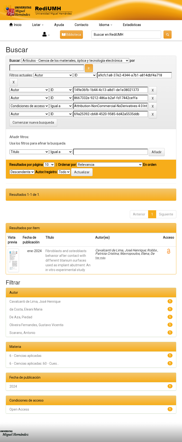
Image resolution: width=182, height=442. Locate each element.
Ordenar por (67, 164)
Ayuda (59, 25)
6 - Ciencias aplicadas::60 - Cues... (34, 363)
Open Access (19, 409)
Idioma (104, 25)
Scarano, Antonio (22, 333)
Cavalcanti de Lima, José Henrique (35, 301)
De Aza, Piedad (20, 317)
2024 (13, 386)
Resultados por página (26, 164)
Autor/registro (46, 172)
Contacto (81, 25)
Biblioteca (73, 34)
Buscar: (15, 60)
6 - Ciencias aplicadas (25, 356)
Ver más (100, 257)
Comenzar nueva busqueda (33, 122)
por (132, 60)
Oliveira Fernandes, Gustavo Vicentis (36, 325)
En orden (149, 164)
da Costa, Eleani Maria (25, 309)
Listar (36, 25)
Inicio (17, 25)
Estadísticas (132, 25)
